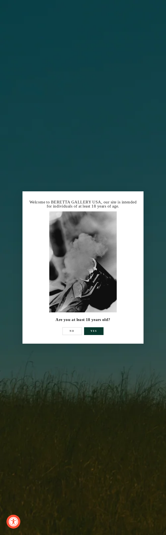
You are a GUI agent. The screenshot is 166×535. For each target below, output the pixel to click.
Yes (94, 331)
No (72, 331)
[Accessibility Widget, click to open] (13, 522)
